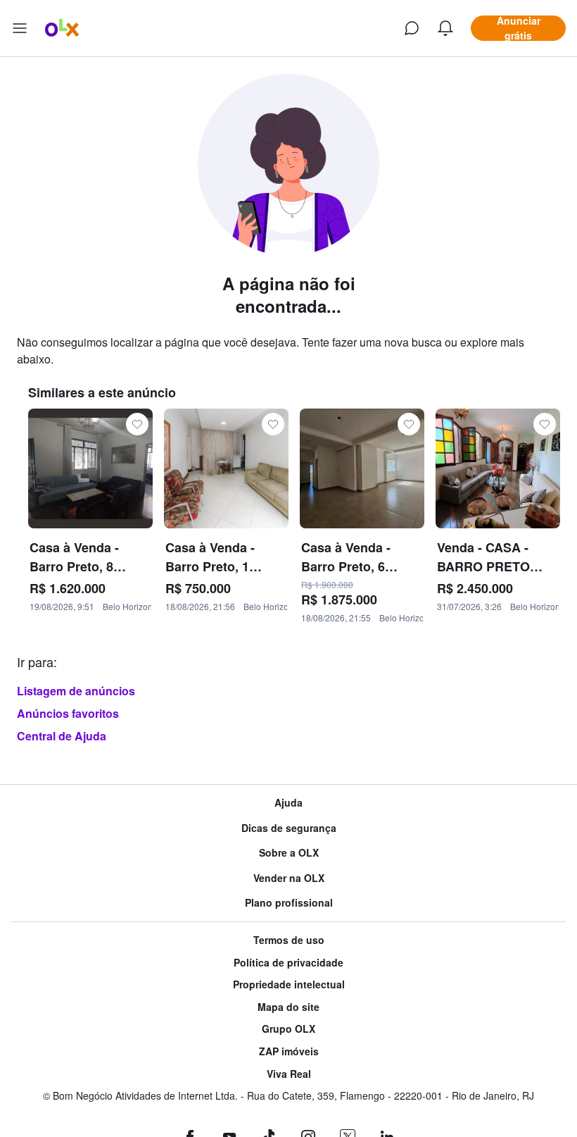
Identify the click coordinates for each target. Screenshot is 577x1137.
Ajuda (288, 802)
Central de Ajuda (61, 736)
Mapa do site (288, 1007)
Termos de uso (288, 940)
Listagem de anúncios (76, 691)
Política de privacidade (288, 962)
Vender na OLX (288, 878)
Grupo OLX (288, 1029)
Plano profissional (289, 902)
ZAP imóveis (289, 1051)
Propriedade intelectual (289, 984)
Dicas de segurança (288, 828)
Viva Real (289, 1074)
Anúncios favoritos (68, 713)
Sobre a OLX (289, 852)
